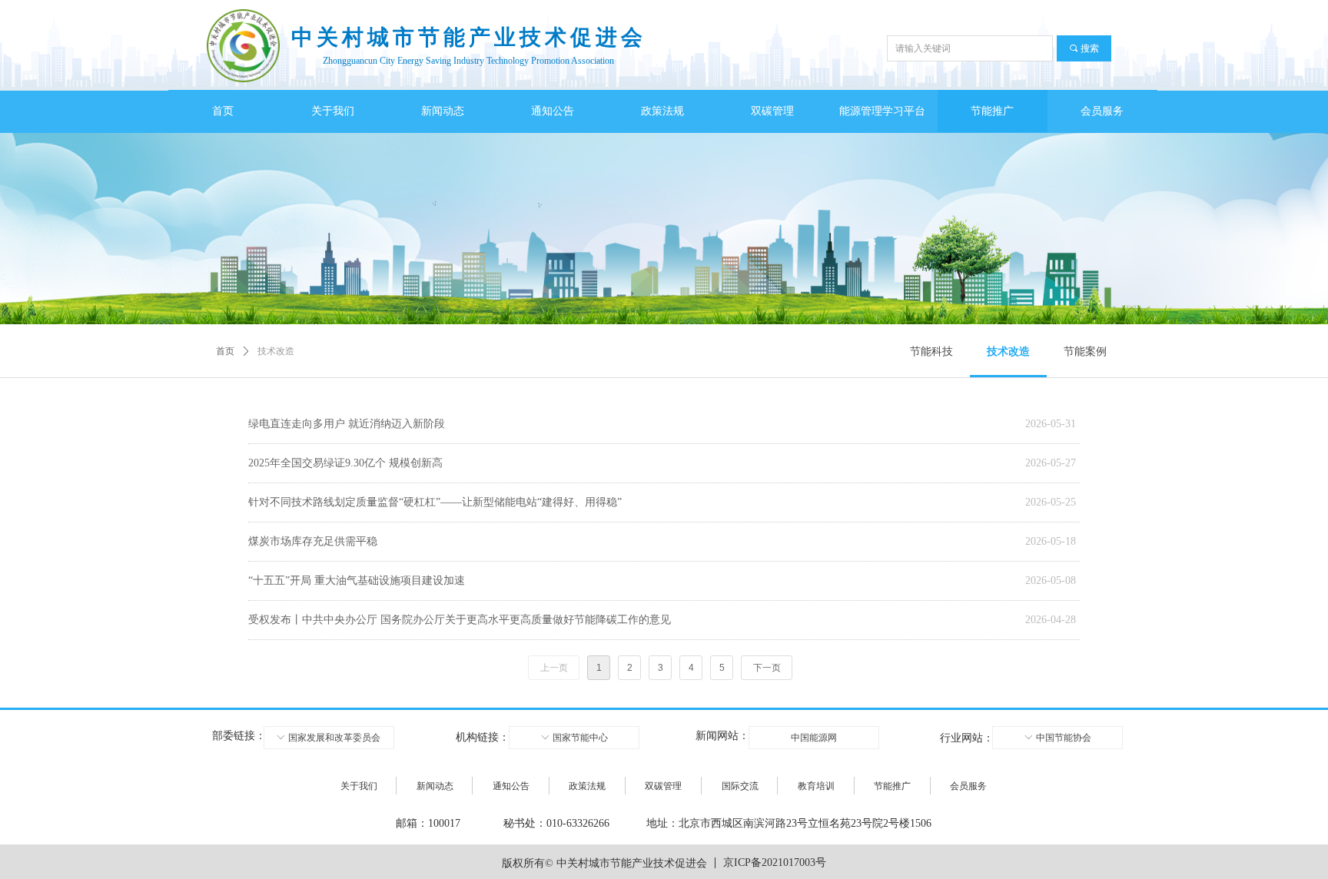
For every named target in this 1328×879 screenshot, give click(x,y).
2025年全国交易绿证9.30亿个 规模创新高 (345, 463)
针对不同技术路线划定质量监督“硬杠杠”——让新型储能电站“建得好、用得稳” (435, 502)
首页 (225, 351)
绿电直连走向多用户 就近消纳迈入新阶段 (346, 424)
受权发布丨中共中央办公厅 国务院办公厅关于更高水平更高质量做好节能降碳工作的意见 (459, 619)
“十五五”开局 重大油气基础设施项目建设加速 (356, 580)
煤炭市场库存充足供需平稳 (312, 541)
